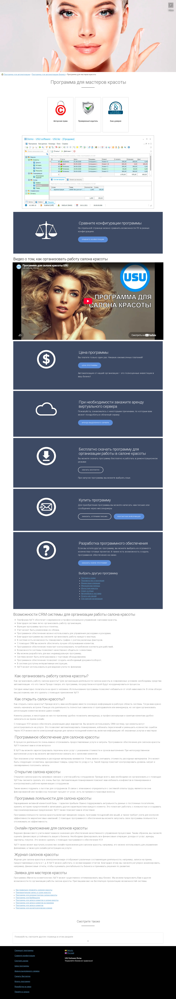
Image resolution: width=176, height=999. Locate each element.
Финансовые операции (90, 583)
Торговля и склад (88, 578)
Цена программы (89, 365)
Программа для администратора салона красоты (36, 895)
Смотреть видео (21, 961)
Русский (70, 953)
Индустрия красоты (89, 588)
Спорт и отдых (87, 591)
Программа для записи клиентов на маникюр (35, 903)
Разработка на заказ (23, 987)
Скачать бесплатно (90, 470)
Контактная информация (129, 516)
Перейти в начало (22, 992)
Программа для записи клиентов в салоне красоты (37, 900)
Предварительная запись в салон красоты (33, 893)
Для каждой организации (92, 599)
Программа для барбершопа (28, 898)
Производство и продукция (92, 581)
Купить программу (22, 981)
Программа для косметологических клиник (34, 908)
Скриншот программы (24, 951)
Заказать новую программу (94, 563)
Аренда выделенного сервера (95, 423)
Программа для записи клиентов (29, 905)
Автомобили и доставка (91, 594)
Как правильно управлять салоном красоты (34, 890)
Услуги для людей (89, 596)
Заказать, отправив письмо (94, 516)
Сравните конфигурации (93, 239)
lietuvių (70, 951)
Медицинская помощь (90, 586)
